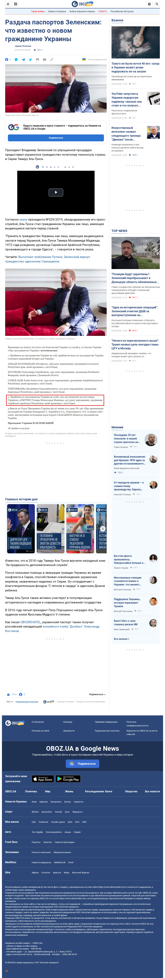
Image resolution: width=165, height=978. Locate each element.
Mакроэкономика (62, 852)
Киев (34, 802)
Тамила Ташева (121, 568)
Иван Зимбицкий (122, 629)
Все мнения (120, 638)
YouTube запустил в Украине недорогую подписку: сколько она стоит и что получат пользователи (127, 99)
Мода (66, 872)
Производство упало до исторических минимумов (132, 78)
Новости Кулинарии (64, 842)
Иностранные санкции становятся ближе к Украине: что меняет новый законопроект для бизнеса (129, 581)
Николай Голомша (122, 494)
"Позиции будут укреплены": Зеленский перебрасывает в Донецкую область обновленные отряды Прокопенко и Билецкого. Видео (134, 278)
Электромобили (54, 832)
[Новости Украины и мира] (48, 702)
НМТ (84, 822)
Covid (70, 862)
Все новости (152, 791)
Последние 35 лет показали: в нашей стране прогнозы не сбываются (126, 439)
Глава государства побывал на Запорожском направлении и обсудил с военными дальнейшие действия (136, 290)
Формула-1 (78, 812)
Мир (47, 791)
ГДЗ (34, 822)
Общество (131, 791)
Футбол (35, 812)
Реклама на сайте (40, 731)
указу (23, 219)
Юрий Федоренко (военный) (126, 468)
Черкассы (78, 802)
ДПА (70, 822)
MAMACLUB (59, 862)
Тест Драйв (37, 832)
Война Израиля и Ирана (82, 11)
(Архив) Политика (23, 46)
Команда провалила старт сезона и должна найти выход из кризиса (127, 147)
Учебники (43, 822)
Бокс (67, 812)
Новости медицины (41, 862)
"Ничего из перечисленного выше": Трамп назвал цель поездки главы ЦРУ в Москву (135, 344)
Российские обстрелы (122, 11)
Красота (57, 872)
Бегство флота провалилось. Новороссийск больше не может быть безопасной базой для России (129, 559)
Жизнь (69, 791)
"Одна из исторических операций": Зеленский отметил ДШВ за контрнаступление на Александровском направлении (135, 311)
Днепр (67, 802)
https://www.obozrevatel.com (111, 887)
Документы (69, 731)
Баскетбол (47, 812)
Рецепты (36, 842)
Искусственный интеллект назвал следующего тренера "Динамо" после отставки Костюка (126, 134)
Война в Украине (57, 11)
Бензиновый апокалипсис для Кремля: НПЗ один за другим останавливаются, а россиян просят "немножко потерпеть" (130, 460)
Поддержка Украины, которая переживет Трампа (127, 603)
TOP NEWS (119, 231)
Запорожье (55, 802)
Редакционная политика (27, 702)
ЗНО (77, 822)
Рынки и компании (41, 852)
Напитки (47, 842)
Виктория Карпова (122, 590)
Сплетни (46, 872)
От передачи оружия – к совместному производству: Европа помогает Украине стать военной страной (129, 486)
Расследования (94, 791)
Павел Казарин (121, 447)
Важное (117, 20)
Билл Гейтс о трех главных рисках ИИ (125, 622)
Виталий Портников (123, 611)
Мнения (117, 427)
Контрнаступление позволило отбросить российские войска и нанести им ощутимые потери (135, 323)
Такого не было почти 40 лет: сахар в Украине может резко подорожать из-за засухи (135, 67)
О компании (38, 722)
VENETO (102, 11)
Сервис (77, 832)
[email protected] (42, 954)
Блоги (108, 791)
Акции (68, 832)
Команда (67, 722)
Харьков (43, 802)
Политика (31, 791)
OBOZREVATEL (30, 622)
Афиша (35, 872)
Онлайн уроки (58, 822)
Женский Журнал (80, 872)
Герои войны (38, 11)
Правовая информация (106, 722)
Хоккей (58, 812)
